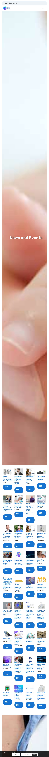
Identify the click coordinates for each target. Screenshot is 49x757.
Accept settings (16, 754)
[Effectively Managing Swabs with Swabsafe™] (30, 580)
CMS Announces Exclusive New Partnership (41, 505)
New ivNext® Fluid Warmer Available (6, 694)
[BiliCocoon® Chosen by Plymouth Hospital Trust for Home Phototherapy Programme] (18, 605)
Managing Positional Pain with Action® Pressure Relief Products (18, 587)
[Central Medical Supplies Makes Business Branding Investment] (18, 688)
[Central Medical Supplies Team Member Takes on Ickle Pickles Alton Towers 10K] (18, 554)
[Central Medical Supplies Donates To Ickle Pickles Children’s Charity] (7, 554)
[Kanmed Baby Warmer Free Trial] (7, 634)
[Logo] (6, 8)
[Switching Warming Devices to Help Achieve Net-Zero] (41, 634)
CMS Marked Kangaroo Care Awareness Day (7, 666)
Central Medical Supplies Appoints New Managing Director (18, 536)
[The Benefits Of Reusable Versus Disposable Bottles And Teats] (30, 472)
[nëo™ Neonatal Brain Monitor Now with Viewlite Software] (18, 634)
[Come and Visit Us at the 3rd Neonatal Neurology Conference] (30, 688)
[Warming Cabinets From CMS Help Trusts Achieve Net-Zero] (7, 472)
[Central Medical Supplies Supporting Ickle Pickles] (7, 580)
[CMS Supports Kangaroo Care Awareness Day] (41, 554)
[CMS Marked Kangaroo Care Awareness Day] (7, 659)
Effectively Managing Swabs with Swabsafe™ (30, 586)
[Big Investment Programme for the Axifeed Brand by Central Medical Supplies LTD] (41, 688)
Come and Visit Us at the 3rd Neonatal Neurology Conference (29, 695)
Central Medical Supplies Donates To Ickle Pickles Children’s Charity (7, 561)
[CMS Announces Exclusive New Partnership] (41, 498)
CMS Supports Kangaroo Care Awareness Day (41, 560)
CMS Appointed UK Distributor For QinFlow (41, 478)
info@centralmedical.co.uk (11, 3)
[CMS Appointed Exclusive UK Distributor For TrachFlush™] (18, 498)
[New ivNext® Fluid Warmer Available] (7, 688)
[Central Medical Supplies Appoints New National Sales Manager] (7, 528)
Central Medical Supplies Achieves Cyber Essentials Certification (41, 667)
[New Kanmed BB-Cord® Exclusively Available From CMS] (41, 528)
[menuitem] (45, 8)
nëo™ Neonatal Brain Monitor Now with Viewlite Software (18, 641)
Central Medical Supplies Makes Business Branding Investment (18, 695)
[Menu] (45, 8)
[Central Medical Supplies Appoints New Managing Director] (18, 528)
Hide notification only (26, 754)
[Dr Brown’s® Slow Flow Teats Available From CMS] (30, 528)
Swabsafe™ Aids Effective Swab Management (30, 640)
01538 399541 (8, 3)
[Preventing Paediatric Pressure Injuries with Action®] (41, 580)
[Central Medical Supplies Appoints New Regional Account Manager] (18, 472)
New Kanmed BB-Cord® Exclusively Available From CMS (41, 536)
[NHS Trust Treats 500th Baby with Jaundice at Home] (7, 605)
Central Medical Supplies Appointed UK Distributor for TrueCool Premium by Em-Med (30, 668)
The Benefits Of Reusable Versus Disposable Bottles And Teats (30, 479)
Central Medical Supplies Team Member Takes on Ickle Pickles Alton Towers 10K (18, 561)
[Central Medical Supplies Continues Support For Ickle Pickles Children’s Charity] (7, 498)
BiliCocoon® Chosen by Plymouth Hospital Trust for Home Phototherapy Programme (18, 614)
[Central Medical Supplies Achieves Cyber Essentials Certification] (41, 659)
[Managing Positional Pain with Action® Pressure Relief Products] (18, 580)
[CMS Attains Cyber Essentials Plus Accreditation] (30, 554)
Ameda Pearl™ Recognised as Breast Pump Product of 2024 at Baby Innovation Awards (30, 614)
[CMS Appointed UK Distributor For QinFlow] (41, 472)
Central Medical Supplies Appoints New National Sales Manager (7, 536)
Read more (6, 487)
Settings (35, 754)
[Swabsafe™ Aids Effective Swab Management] (30, 634)
